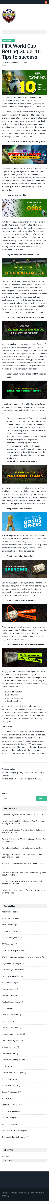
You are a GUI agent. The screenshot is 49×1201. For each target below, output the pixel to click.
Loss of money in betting (12, 1034)
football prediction (9, 995)
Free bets (6, 1008)
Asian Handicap (8, 925)
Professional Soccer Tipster (13, 1072)
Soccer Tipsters (10, 62)
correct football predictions (13, 950)
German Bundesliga (10, 1015)
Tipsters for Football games (13, 1137)
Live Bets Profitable (10, 1027)
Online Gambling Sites (11, 1040)
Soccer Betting (8, 1079)
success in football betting (13, 1130)
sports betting (8, 1124)
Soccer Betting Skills (10, 1085)
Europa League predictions (13, 970)
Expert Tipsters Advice (11, 976)
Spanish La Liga (8, 1117)
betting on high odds (10, 937)
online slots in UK (9, 1047)
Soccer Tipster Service (11, 1105)
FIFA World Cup (8, 40)
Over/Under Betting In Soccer (14, 1060)
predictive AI (7, 1066)
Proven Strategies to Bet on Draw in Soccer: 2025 (22, 814)
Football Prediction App (12, 1002)
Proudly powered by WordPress (15, 1193)
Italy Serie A (7, 1021)
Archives (5, 1156)
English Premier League (11, 963)
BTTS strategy (8, 944)
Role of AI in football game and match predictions (22, 848)
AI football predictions (11, 918)
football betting (8, 989)
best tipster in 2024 (10, 931)
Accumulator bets (9, 912)
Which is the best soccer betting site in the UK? (21, 779)
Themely (5, 1196)
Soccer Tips (7, 1098)
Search (4, 793)
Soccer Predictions (9, 1092)
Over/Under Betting (10, 1053)
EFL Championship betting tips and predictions (21, 957)
